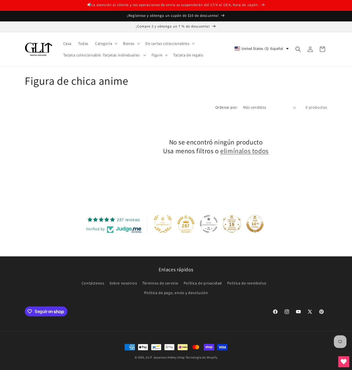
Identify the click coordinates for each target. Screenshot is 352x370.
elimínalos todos (244, 151)
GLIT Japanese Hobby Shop (165, 357)
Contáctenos (93, 283)
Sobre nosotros (123, 283)
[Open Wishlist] (343, 361)
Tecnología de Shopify (202, 357)
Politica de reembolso (246, 283)
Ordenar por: (226, 107)
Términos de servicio (160, 283)
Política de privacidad (203, 283)
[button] (106, 43)
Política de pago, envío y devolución (176, 292)
